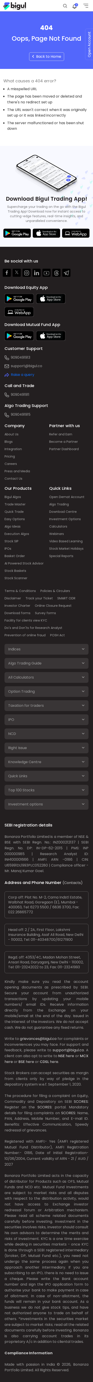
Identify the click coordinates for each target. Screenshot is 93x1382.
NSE (61, 1055)
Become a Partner (63, 441)
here (70, 1055)
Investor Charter (17, 605)
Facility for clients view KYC (26, 620)
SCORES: (81, 1101)
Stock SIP (12, 541)
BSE (22, 1061)
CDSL (44, 1061)
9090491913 (20, 357)
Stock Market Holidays (66, 548)
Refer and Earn (60, 434)
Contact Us (13, 478)
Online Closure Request (53, 605)
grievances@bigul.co (38, 1038)
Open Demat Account (66, 497)
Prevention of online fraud (25, 635)
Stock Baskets (15, 571)
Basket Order (15, 556)
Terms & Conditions (20, 591)
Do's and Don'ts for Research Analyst (33, 628)
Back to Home (47, 56)
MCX (84, 1055)
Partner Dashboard (64, 449)
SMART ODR (66, 598)
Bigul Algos (13, 497)
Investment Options (65, 519)
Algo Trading (59, 504)
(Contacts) (73, 882)
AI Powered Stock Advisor (24, 563)
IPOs (8, 548)
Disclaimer (13, 598)
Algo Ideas (13, 526)
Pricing (10, 456)
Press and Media (17, 471)
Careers (11, 464)
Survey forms (45, 613)
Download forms (17, 613)
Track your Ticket (39, 598)
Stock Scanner (16, 578)
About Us (12, 434)
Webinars (56, 534)
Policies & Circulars (55, 591)
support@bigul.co (26, 365)
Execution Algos (17, 534)
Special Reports (61, 556)
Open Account (89, 44)
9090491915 (20, 414)
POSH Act (57, 635)
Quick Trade (14, 511)
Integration (13, 449)
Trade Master (15, 504)
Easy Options (15, 519)
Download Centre (63, 511)
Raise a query (22, 374)
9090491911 (20, 394)
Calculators (58, 526)
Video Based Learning (66, 541)
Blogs (9, 441)
